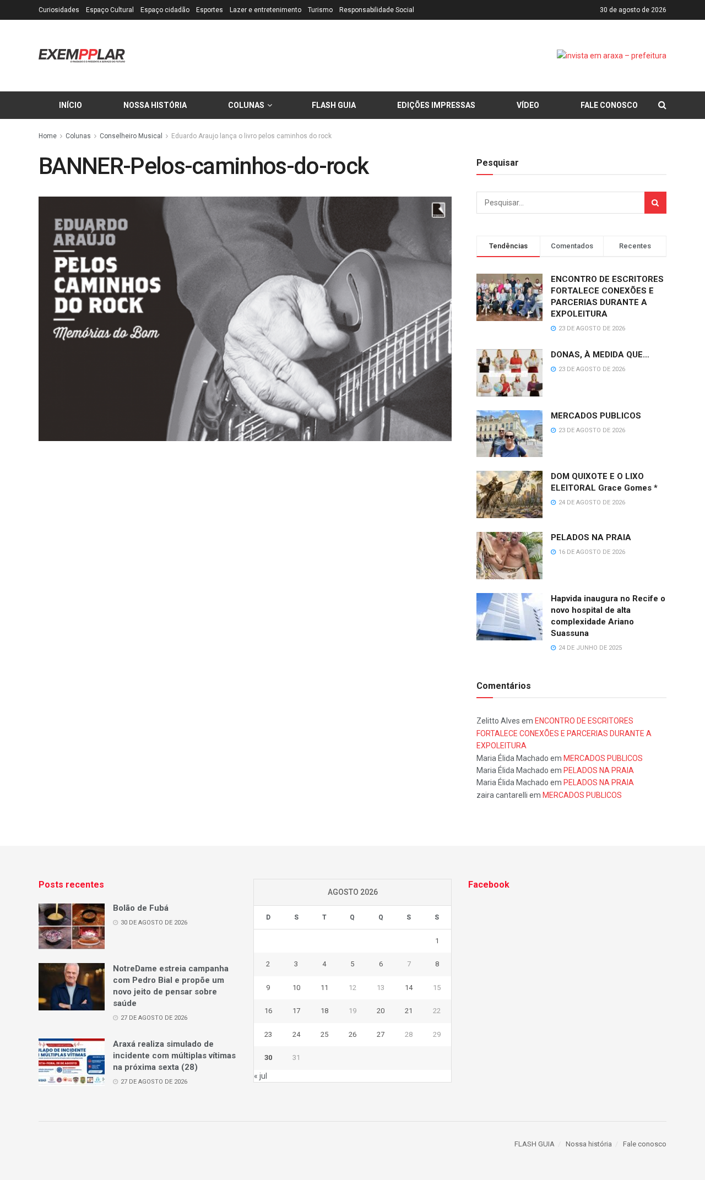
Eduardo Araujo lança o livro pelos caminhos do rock (251, 136)
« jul (260, 1076)
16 (268, 1011)
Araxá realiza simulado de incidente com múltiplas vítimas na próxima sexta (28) (174, 1055)
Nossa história (155, 105)
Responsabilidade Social (376, 10)
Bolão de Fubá (141, 908)
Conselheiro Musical (131, 136)
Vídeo (528, 105)
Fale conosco (609, 105)
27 (380, 1034)
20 (380, 1011)
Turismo (320, 10)
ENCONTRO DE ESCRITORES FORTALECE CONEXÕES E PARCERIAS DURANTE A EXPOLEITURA (564, 733)
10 (296, 987)
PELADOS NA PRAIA (591, 537)
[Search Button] (655, 203)
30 (268, 1057)
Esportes (209, 10)
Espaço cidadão (164, 10)
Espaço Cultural (110, 10)
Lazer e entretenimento (265, 10)
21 (409, 1011)
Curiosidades (59, 10)
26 (352, 1034)
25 (324, 1034)
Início (70, 105)
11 (324, 987)
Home (48, 136)
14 (409, 987)
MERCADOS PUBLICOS (596, 416)
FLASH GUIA (334, 105)
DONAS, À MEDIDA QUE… (600, 355)
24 (296, 1034)
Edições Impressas (436, 105)
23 (268, 1034)
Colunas (246, 105)
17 (296, 1011)
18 (324, 1011)
